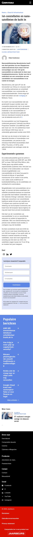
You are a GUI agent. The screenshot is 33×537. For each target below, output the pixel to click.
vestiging (22, 96)
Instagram (8, 500)
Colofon (4, 446)
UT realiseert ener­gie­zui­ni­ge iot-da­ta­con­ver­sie (22, 418)
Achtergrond (22, 49)
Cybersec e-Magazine (9, 449)
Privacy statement (8, 523)
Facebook (8, 485)
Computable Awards (9, 442)
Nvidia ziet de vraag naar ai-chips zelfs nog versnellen (9, 375)
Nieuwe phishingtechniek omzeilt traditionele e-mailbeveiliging (9, 360)
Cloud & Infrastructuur (15, 12)
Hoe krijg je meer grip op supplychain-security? (8, 345)
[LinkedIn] (7, 254)
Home (4, 12)
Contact (4, 473)
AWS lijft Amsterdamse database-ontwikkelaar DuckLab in (9, 332)
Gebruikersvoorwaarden (10, 518)
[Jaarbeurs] (16, 532)
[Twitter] (11, 254)
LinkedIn (7, 493)
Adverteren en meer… (9, 460)
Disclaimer (5, 513)
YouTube (8, 496)
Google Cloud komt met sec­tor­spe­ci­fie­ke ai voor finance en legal (9, 391)
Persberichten (6, 463)
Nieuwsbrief (6, 476)
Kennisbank (6, 438)
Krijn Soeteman (14, 58)
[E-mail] (4, 254)
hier (19, 303)
